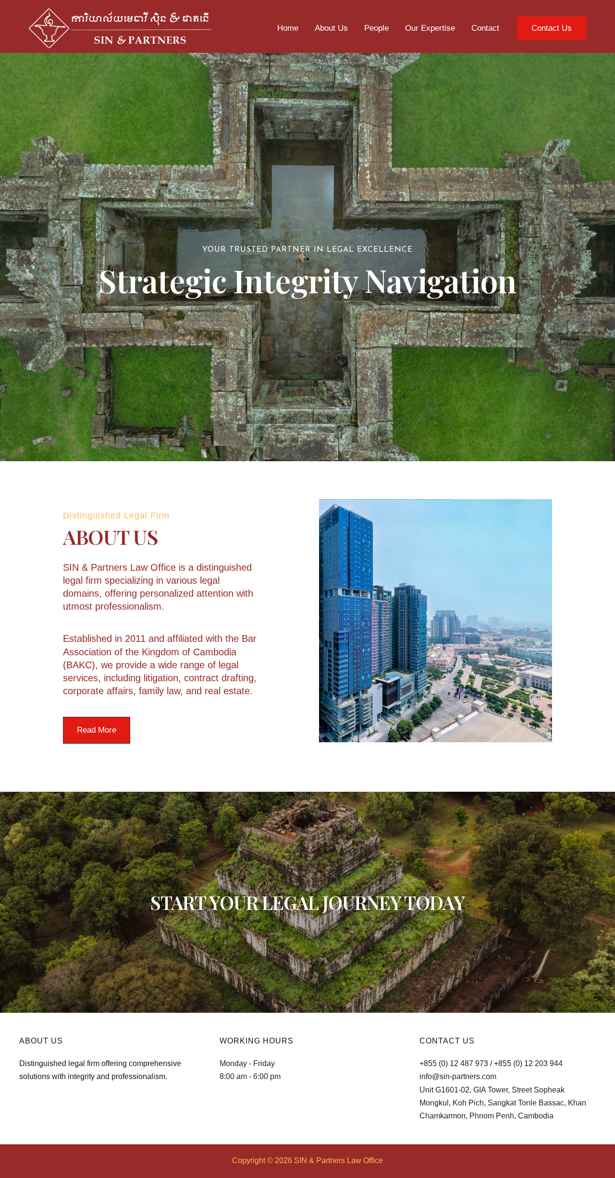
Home (287, 28)
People (376, 28)
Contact (485, 28)
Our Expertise (430, 28)
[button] (551, 28)
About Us (331, 28)
